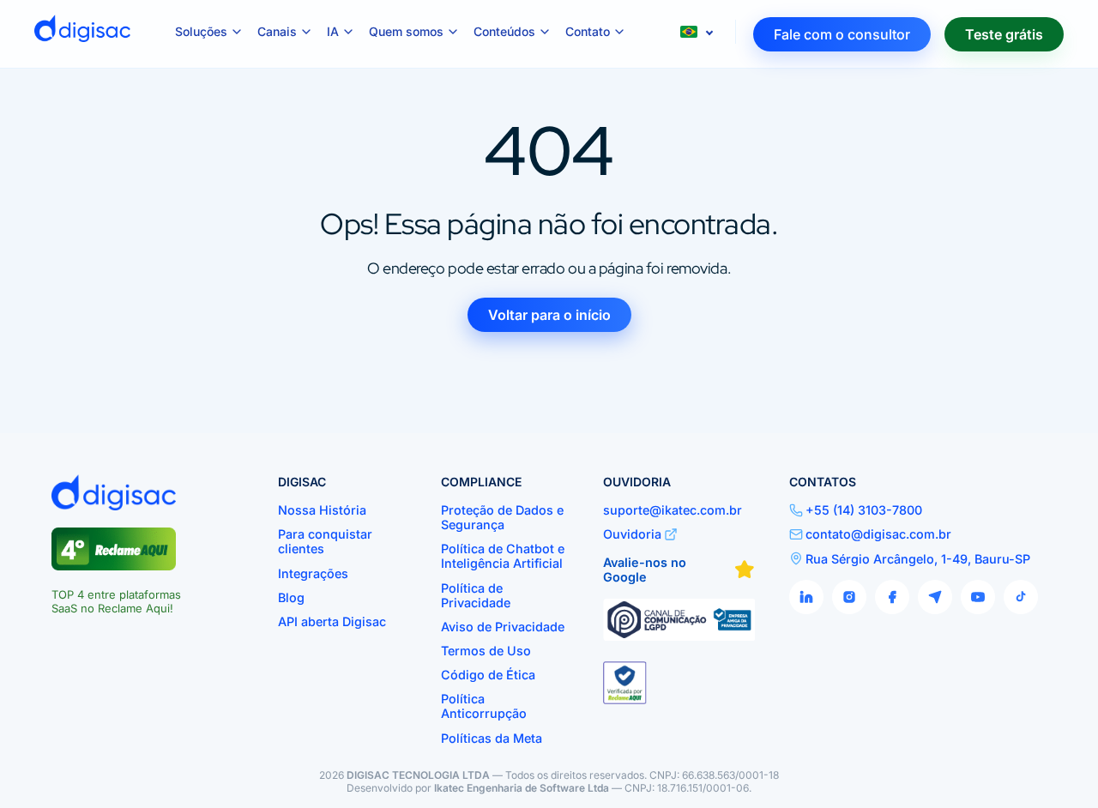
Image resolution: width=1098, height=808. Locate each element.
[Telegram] (935, 597)
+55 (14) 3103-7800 (863, 510)
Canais (277, 31)
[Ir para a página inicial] (82, 34)
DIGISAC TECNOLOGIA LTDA (418, 775)
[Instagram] (849, 597)
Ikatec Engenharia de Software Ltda (521, 787)
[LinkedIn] (806, 597)
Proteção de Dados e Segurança (502, 517)
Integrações (313, 573)
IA (333, 31)
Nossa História (322, 510)
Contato (587, 31)
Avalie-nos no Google (644, 569)
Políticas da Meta (491, 738)
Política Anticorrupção (484, 706)
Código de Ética (488, 674)
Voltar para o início (549, 314)
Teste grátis (1004, 34)
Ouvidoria (632, 534)
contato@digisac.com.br (878, 534)
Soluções (201, 31)
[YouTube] (978, 597)
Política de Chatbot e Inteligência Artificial (502, 555)
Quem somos (406, 31)
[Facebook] (892, 597)
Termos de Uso (486, 650)
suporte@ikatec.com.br (672, 510)
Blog (291, 597)
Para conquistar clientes (325, 541)
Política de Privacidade (475, 595)
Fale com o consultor (842, 34)
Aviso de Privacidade (502, 626)
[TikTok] (1021, 597)
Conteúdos (504, 31)
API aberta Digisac (332, 621)
